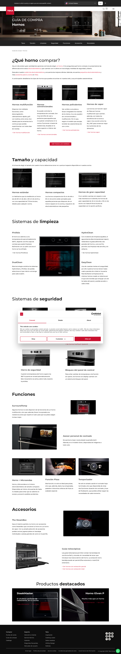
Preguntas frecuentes (31, 643)
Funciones (66, 43)
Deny (33, 339)
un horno (59, 66)
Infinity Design (50, 643)
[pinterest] (106, 639)
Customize (59, 339)
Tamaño (32, 43)
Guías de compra (17, 50)
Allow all (88, 339)
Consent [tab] (32, 320)
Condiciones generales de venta (67, 651)
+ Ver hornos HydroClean (90, 253)
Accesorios (78, 43)
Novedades (91, 43)
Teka (36, 75)
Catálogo (9, 640)
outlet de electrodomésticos (34, 72)
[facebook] (106, 633)
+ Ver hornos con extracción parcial (74, 566)
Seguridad (54, 43)
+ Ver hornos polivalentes (70, 130)
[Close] (105, 3)
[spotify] (112, 636)
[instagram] (112, 633)
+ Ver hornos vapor (93, 132)
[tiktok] (109, 639)
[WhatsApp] (118, 651)
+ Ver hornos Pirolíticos (20, 253)
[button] (80, 3)
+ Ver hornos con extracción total (73, 569)
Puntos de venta (11, 635)
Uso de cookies (52, 651)
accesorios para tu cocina (23, 75)
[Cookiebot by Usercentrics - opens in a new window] (92, 314)
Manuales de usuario (31, 646)
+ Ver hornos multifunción (21, 132)
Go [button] (100, 3)
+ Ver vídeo (35, 604)
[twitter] (109, 633)
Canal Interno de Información (87, 651)
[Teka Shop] (107, 9)
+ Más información (23, 604)
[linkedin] (109, 636)
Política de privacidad (39, 651)
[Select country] (110, 9)
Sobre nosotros (50, 640)
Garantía (27, 640)
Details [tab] (60, 320)
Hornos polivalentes (72, 104)
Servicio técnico (29, 637)
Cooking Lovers (50, 637)
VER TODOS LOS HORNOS (60, 144)
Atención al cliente (30, 635)
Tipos (23, 43)
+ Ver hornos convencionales (47, 134)
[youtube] (106, 636)
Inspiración (48, 635)
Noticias (48, 646)
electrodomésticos (34, 68)
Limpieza (43, 43)
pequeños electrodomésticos (90, 72)
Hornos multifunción (22, 104)
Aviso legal (28, 651)
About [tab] (89, 320)
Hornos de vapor (95, 104)
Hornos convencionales (45, 105)
